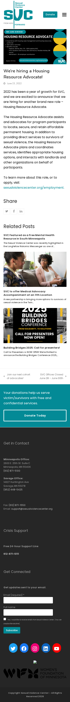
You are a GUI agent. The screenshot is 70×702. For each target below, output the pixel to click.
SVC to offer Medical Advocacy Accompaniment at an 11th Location (28, 293)
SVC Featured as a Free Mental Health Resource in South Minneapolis (29, 236)
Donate (50, 14)
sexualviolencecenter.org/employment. (34, 187)
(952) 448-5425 (13, 489)
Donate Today (35, 415)
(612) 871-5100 (12, 470)
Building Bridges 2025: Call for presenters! (32, 348)
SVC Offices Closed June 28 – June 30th (49, 376)
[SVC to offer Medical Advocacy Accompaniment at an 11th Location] (35, 269)
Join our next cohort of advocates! (17, 376)
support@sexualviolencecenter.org (31, 508)
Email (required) (14, 595)
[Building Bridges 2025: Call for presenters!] (35, 325)
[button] (64, 14)
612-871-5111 (11, 553)
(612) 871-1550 (17, 505)
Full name (9, 607)
